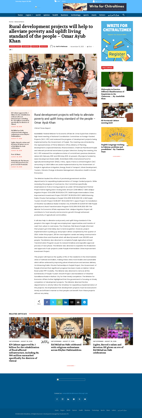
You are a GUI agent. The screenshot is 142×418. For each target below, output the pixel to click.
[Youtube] (85, 399)
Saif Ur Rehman (61, 46)
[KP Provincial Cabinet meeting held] (117, 112)
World (68, 410)
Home (11, 22)
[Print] (78, 302)
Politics (44, 46)
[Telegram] (84, 302)
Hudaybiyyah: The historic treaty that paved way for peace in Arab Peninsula (20, 162)
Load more (116, 156)
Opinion (74, 410)
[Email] (72, 302)
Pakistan (35, 46)
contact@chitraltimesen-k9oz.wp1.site (75, 393)
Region (63, 410)
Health (81, 410)
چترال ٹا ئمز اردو (122, 410)
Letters (114, 410)
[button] (123, 15)
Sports (103, 410)
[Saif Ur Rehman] (52, 46)
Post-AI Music (15, 154)
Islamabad (26, 46)
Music (108, 410)
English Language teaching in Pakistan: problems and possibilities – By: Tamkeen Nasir (112, 148)
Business (87, 410)
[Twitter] (53, 302)
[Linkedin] (66, 302)
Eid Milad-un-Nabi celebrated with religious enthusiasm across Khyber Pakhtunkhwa (20, 133)
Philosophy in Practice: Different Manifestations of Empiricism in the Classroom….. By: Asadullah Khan (113, 94)
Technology (95, 410)
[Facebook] (47, 302)
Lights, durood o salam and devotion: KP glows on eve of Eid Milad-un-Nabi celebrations (108, 348)
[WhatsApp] (59, 302)
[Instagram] (63, 399)
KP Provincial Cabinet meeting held (110, 121)
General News (19, 22)
